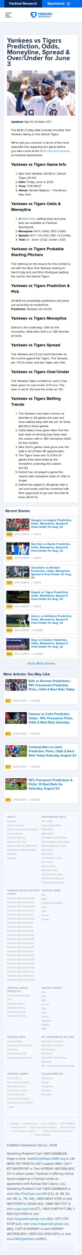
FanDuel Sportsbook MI (20, 943)
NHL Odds (47, 850)
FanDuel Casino (16, 1004)
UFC (43, 911)
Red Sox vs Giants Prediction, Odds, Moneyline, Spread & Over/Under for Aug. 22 (51, 547)
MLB (9, 534)
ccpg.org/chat (23, 1209)
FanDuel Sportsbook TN (20, 968)
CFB (43, 1009)
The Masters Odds (51, 858)
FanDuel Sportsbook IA (20, 923)
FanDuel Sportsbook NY (20, 955)
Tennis (45, 1017)
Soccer (45, 915)
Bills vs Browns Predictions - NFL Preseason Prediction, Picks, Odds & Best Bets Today (52, 685)
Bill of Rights (68, 1123)
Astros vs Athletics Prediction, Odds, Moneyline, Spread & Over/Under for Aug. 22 (51, 619)
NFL (8, 701)
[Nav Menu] (8, 15)
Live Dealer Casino (17, 1090)
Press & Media (43, 1135)
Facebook (47, 1078)
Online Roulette (16, 1094)
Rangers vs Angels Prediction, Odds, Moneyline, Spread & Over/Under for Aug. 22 (51, 523)
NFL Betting (48, 1049)
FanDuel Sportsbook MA (21, 939)
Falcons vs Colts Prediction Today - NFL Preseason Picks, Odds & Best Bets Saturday (51, 718)
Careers (14, 1123)
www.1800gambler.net (23, 1239)
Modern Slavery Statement (22, 846)
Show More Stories (41, 663)
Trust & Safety (49, 1123)
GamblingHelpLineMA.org (46, 1159)
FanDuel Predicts (16, 1016)
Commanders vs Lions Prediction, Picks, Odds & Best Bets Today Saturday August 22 (52, 751)
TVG (9, 1000)
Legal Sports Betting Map (21, 850)
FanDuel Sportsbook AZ (20, 902)
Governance (30, 1123)
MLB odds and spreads (55, 151)
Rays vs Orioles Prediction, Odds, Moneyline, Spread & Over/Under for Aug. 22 (49, 643)
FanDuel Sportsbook (18, 996)
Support (11, 821)
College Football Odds (54, 838)
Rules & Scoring (16, 838)
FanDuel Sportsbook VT (20, 976)
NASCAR (46, 1021)
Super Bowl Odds (51, 825)
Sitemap (11, 858)
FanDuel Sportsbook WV (21, 980)
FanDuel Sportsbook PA (20, 963)
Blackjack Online (16, 1086)
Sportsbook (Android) (19, 1058)
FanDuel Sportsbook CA (20, 906)
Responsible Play (16, 842)
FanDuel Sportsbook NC (20, 947)
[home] (41, 15)
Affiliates (12, 854)
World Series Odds (52, 874)
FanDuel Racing (16, 1008)
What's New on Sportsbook (22, 829)
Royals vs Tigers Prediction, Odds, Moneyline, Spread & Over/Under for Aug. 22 (50, 596)
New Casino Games (18, 1082)
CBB (43, 1029)
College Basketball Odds (55, 842)
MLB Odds (47, 834)
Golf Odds (47, 854)
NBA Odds (47, 829)
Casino (45, 919)
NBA (44, 899)
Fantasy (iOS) (14, 1041)
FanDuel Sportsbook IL (20, 927)
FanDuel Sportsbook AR (20, 898)
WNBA (45, 1025)
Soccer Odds (48, 866)
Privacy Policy (18, 1127)
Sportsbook (56, 3)
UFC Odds (47, 862)
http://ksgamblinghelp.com (26, 1219)
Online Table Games (18, 1099)
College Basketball (52, 903)
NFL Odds (47, 821)
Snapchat (46, 1094)
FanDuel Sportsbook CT (20, 914)
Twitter (45, 1082)
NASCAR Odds (49, 870)
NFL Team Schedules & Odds (57, 1066)
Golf (43, 1012)
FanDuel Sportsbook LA (20, 935)
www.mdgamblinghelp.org (49, 1224)
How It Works (14, 834)
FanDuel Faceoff (16, 1012)
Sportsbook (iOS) (16, 1053)
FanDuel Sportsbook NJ (20, 951)
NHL (43, 907)
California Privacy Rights (42, 1127)
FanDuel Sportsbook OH (21, 959)
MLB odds (29, 218)
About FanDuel (15, 825)
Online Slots (14, 1078)
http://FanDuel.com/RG (30, 1194)
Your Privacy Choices (24, 1131)
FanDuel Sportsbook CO (20, 910)
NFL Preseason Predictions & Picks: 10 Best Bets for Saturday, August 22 (51, 784)
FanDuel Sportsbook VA (20, 972)
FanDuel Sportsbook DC (20, 919)
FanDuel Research (23, 3)
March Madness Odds (53, 846)
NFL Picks (47, 1053)
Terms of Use (67, 1127)
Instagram (47, 1086)
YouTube (46, 1090)
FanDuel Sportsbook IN (20, 931)
